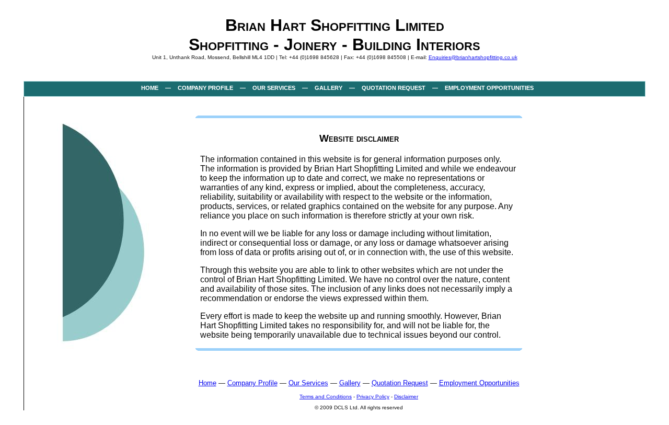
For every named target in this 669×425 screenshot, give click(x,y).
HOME (149, 88)
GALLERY (328, 88)
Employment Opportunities (479, 383)
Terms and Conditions (325, 396)
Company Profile (252, 383)
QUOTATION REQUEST (393, 88)
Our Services (308, 383)
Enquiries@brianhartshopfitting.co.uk (473, 57)
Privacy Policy (372, 396)
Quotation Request (400, 383)
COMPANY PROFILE (205, 88)
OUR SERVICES (273, 88)
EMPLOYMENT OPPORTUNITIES (489, 88)
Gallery (350, 383)
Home (207, 383)
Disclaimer (406, 396)
